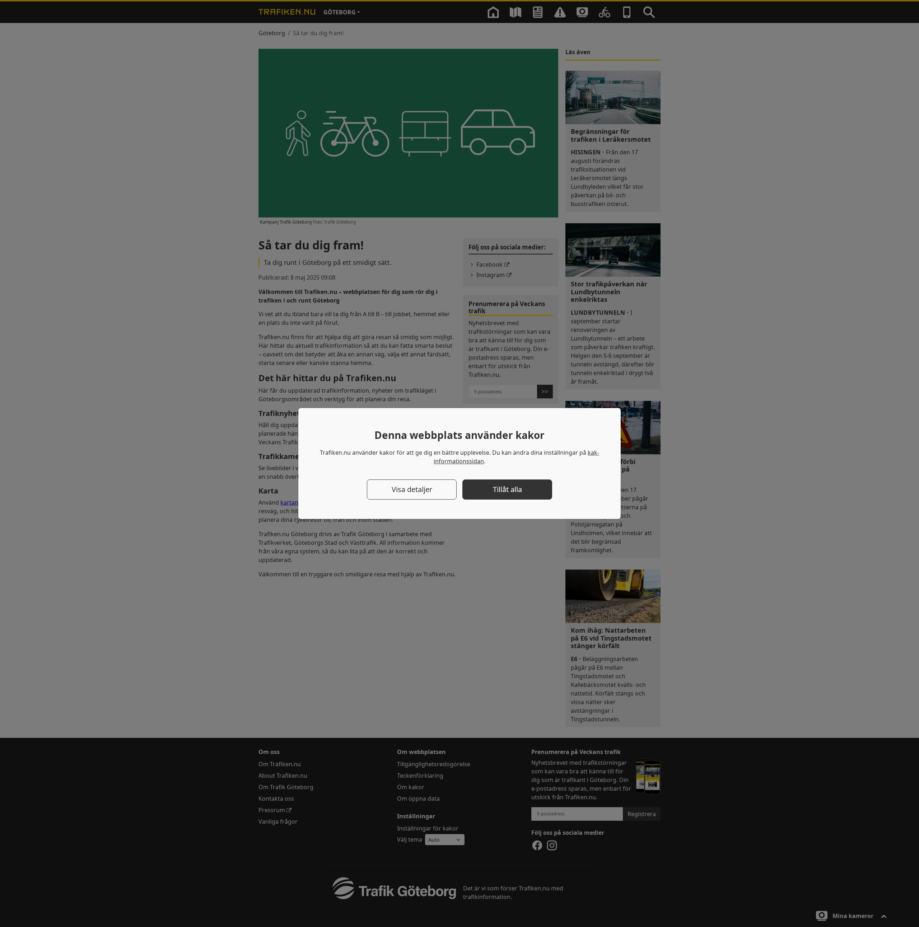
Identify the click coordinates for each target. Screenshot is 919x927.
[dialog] (459, 463)
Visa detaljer (412, 489)
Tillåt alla (507, 489)
